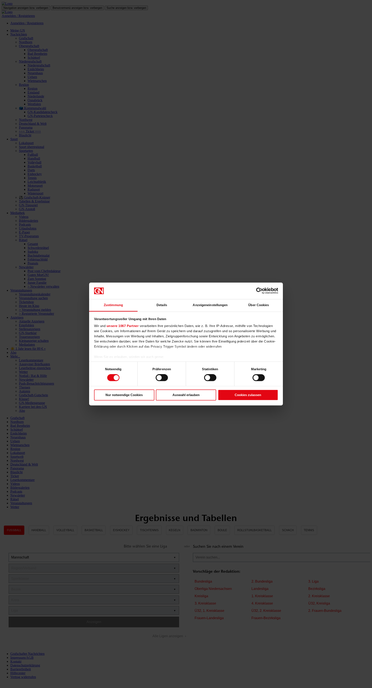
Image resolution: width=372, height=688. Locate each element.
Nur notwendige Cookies (124, 395)
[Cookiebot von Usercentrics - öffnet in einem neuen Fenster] (259, 291)
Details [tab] (162, 305)
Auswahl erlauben (186, 395)
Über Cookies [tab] (258, 305)
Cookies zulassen (248, 395)
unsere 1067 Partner (123, 326)
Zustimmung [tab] (113, 305)
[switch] (162, 377)
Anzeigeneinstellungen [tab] (210, 305)
